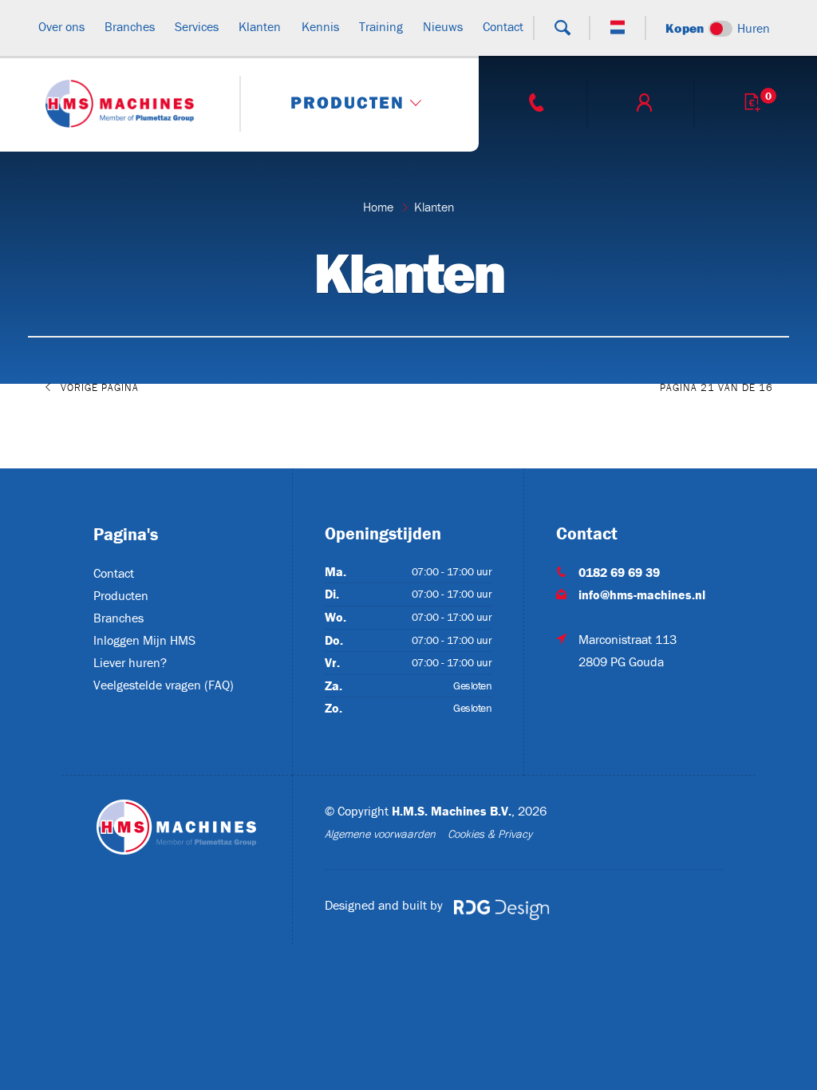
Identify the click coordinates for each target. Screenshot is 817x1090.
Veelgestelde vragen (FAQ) (163, 685)
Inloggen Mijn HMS (144, 640)
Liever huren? (130, 662)
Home (378, 207)
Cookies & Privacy (490, 834)
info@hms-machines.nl (641, 594)
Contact (113, 573)
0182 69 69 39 (619, 572)
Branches (118, 618)
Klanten (434, 207)
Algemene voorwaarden (380, 834)
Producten (120, 595)
